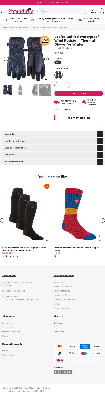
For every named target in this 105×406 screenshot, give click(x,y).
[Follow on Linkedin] (70, 372)
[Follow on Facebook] (56, 372)
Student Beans (8, 355)
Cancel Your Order (62, 308)
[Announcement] (52, 2)
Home (4, 28)
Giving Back (59, 332)
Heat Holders (63, 48)
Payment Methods (62, 291)
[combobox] (58, 11)
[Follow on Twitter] (60, 372)
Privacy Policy (8, 327)
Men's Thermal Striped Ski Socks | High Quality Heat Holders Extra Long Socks (24, 249)
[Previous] (6, 59)
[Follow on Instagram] (65, 372)
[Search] (83, 11)
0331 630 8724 (12, 296)
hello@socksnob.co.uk (15, 291)
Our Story (58, 323)
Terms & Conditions (11, 332)
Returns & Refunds (62, 295)
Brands (5, 336)
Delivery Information (63, 287)
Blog (55, 327)
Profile (56, 304)
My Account (59, 282)
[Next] (46, 59)
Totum (5, 351)
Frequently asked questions (66, 299)
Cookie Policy (8, 323)
